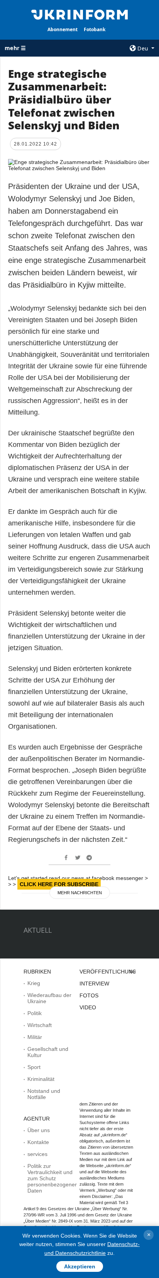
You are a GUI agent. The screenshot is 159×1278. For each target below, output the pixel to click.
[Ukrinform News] (79, 14)
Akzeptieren (79, 1266)
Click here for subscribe (59, 884)
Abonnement (62, 29)
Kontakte (38, 1142)
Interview (94, 983)
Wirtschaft (39, 1025)
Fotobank (94, 29)
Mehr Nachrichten (80, 892)
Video (88, 1007)
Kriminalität (40, 1079)
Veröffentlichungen (112, 972)
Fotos (89, 995)
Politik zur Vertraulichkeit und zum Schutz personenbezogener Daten (52, 1178)
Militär (34, 1037)
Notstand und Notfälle (43, 1094)
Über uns (38, 1130)
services (37, 1154)
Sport (34, 1067)
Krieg (33, 983)
